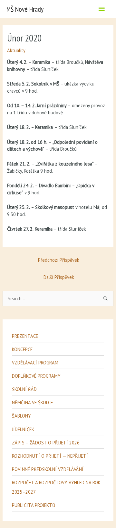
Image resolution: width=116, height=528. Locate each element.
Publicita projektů (33, 505)
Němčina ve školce (32, 402)
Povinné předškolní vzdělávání (47, 469)
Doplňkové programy (36, 376)
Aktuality (16, 50)
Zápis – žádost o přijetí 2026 (46, 443)
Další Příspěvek (59, 277)
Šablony (21, 416)
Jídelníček (23, 429)
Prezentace (25, 336)
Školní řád (24, 389)
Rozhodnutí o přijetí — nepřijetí (50, 456)
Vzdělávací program (35, 363)
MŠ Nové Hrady (25, 9)
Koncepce (22, 349)
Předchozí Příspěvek (58, 260)
